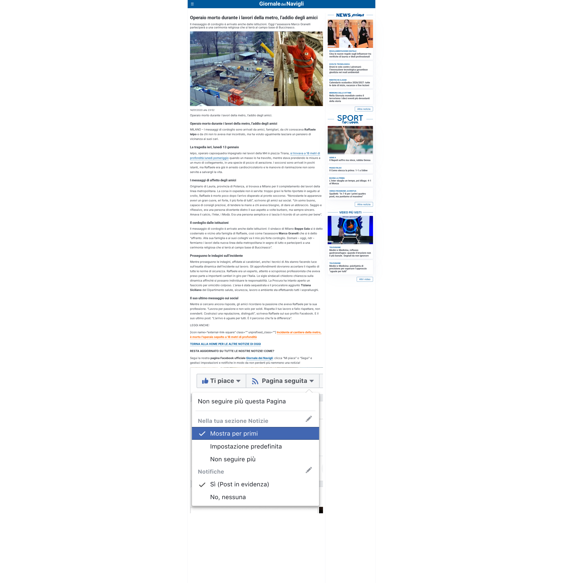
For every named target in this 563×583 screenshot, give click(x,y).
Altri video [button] (364, 279)
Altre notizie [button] (363, 109)
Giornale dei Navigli (259, 358)
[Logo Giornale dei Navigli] (281, 4)
